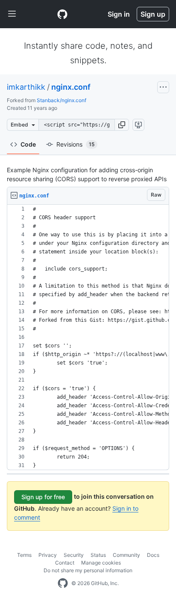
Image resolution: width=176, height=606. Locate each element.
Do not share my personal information (88, 570)
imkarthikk (26, 86)
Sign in (119, 14)
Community (126, 555)
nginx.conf (71, 86)
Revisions (75, 144)
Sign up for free (43, 496)
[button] (121, 125)
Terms (24, 555)
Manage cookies (101, 562)
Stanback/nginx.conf (61, 100)
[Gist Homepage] (62, 14)
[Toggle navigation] (12, 14)
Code (28, 144)
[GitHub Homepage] (63, 583)
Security (74, 555)
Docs (153, 555)
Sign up (153, 14)
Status (98, 555)
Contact (64, 562)
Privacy (47, 555)
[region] (88, 337)
